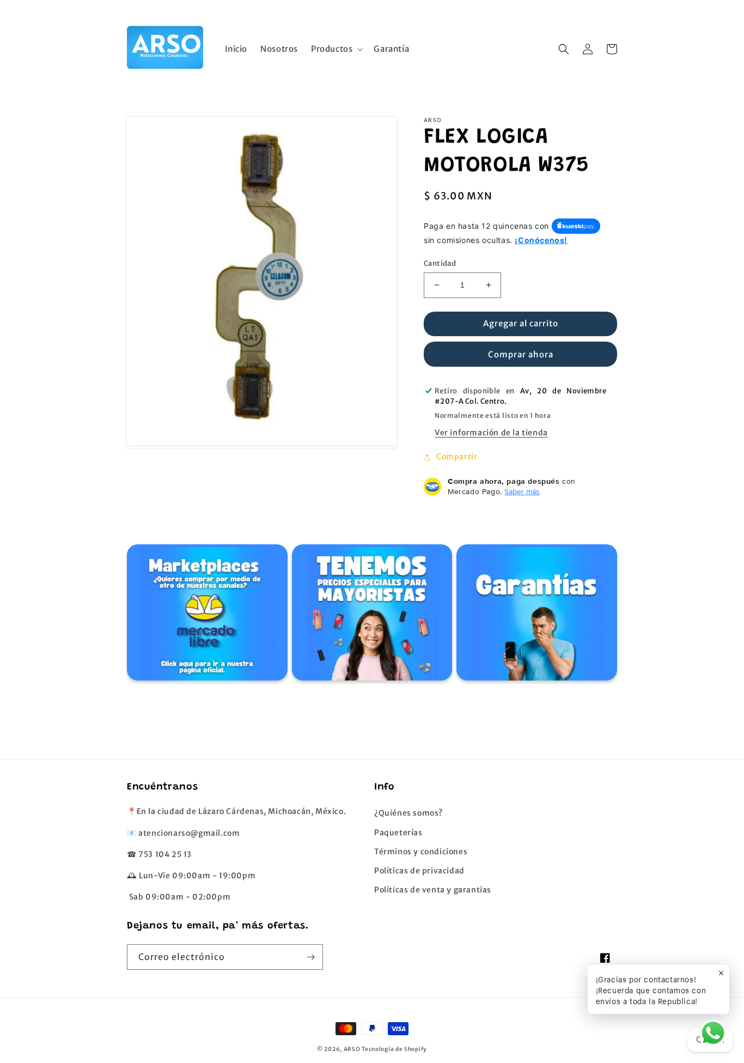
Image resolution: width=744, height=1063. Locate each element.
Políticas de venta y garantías (432, 890)
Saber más (522, 491)
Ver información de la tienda (491, 433)
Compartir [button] (456, 456)
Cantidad (440, 263)
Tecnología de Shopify (394, 1049)
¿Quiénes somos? (408, 813)
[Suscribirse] (310, 957)
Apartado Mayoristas (370, 615)
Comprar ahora (520, 354)
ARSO (352, 1049)
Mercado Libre (205, 615)
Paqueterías (398, 832)
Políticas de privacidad (419, 871)
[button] (335, 49)
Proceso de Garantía (535, 615)
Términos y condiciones (420, 852)
